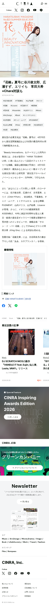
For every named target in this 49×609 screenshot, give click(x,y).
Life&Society (15, 542)
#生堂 (5, 130)
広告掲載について (31, 588)
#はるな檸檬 (7, 125)
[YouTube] (34, 10)
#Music (38, 110)
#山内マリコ (28, 110)
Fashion (41, 542)
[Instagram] (22, 10)
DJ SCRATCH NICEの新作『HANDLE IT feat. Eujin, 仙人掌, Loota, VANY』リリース (19, 365)
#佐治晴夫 (14, 130)
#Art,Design (7, 115)
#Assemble (16, 110)
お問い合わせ (29, 592)
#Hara (17, 125)
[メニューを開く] (46, 4)
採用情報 (5, 588)
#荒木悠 (6, 110)
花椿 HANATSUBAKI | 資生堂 (18, 299)
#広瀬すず (24, 106)
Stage (39, 539)
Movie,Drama (28, 539)
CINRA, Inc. (12, 562)
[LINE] (41, 10)
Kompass (12, 551)
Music (5, 539)
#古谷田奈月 (38, 125)
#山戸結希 (29, 101)
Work (25, 542)
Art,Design (15, 539)
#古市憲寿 (7, 120)
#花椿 (5, 106)
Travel (33, 542)
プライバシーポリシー (10, 596)
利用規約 (28, 596)
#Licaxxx (14, 106)
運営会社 (28, 584)
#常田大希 (27, 125)
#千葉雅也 (19, 101)
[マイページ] (3, 4)
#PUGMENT (33, 120)
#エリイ (39, 101)
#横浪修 (34, 106)
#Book (17, 115)
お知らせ (5, 592)
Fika (4, 551)
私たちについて (7, 584)
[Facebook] (28, 10)
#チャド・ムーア (20, 120)
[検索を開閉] (42, 4)
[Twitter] (16, 10)
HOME (4, 318)
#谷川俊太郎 (7, 101)
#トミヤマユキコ (29, 115)
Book (11, 318)
